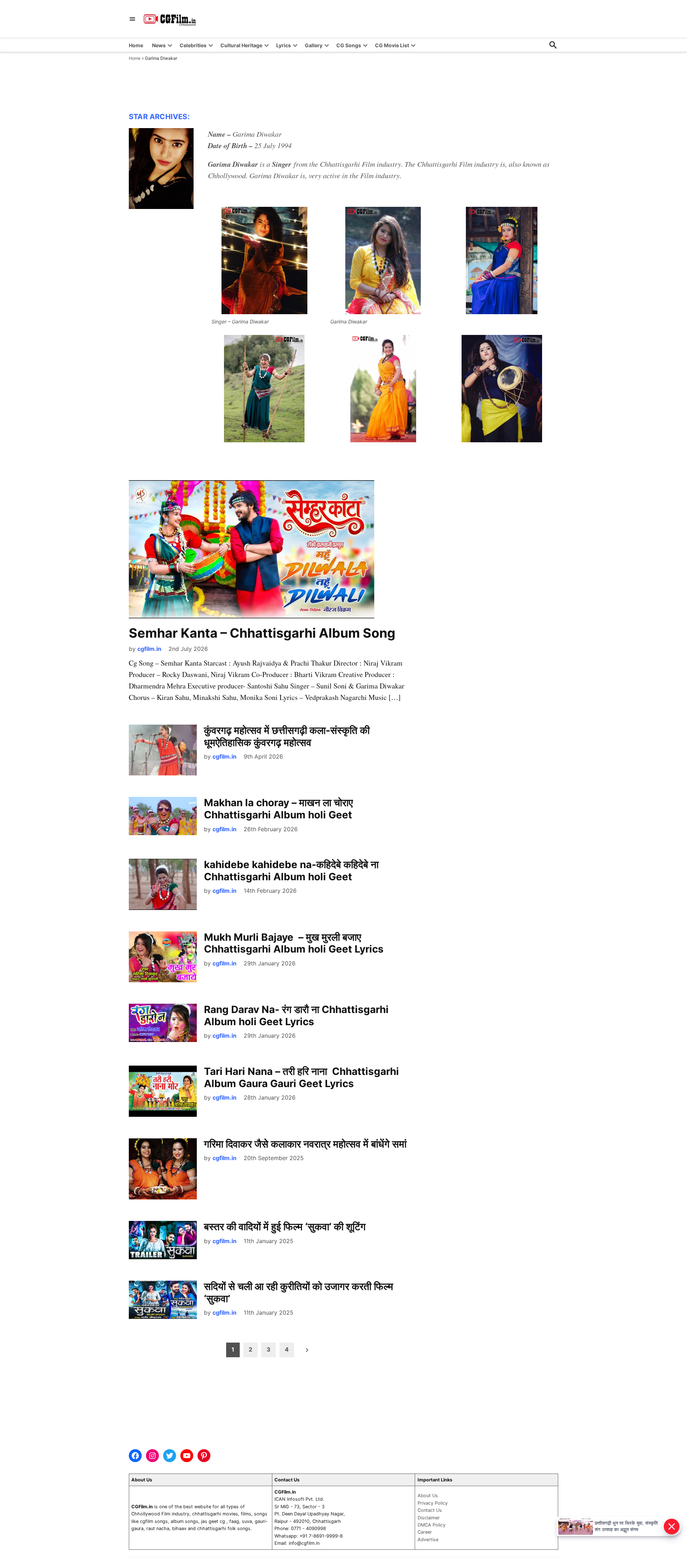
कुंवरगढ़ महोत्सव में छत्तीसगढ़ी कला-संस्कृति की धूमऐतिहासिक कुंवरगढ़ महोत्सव (287, 736)
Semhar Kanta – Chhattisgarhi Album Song (262, 633)
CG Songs (348, 45)
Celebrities (193, 45)
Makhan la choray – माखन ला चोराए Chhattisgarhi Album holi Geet (278, 809)
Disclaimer (429, 1517)
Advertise (428, 1539)
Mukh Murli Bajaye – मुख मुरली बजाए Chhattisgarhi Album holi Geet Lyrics (294, 943)
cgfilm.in (149, 648)
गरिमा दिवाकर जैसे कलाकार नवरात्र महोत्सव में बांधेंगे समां (305, 1144)
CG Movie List (392, 45)
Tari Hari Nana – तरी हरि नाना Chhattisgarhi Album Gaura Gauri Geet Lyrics (301, 1077)
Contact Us (430, 1510)
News (159, 45)
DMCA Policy (431, 1525)
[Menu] (132, 19)
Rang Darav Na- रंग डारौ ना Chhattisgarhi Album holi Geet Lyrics (296, 1015)
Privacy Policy (433, 1503)
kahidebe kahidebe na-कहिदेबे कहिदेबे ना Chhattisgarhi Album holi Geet (292, 870)
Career (425, 1532)
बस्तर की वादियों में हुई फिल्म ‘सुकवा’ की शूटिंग (285, 1227)
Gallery (313, 45)
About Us (428, 1495)
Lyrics (283, 45)
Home (136, 45)
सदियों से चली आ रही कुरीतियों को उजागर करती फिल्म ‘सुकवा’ (298, 1292)
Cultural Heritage (241, 45)
